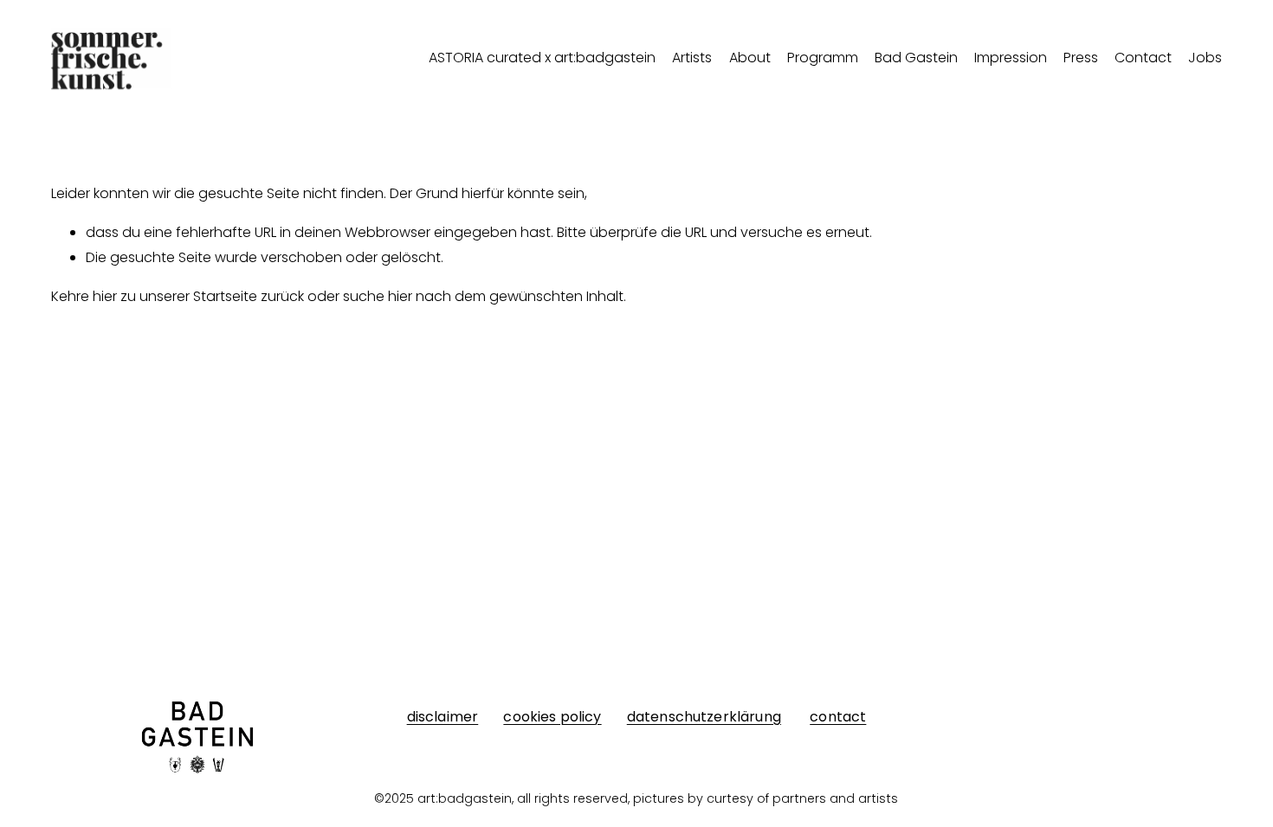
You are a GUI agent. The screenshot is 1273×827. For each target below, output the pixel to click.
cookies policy (552, 717)
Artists (692, 57)
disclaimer (443, 717)
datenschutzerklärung (704, 717)
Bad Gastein (916, 57)
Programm (822, 57)
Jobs (1205, 57)
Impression (1010, 57)
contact (838, 717)
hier (105, 296)
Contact (1143, 57)
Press (1080, 57)
